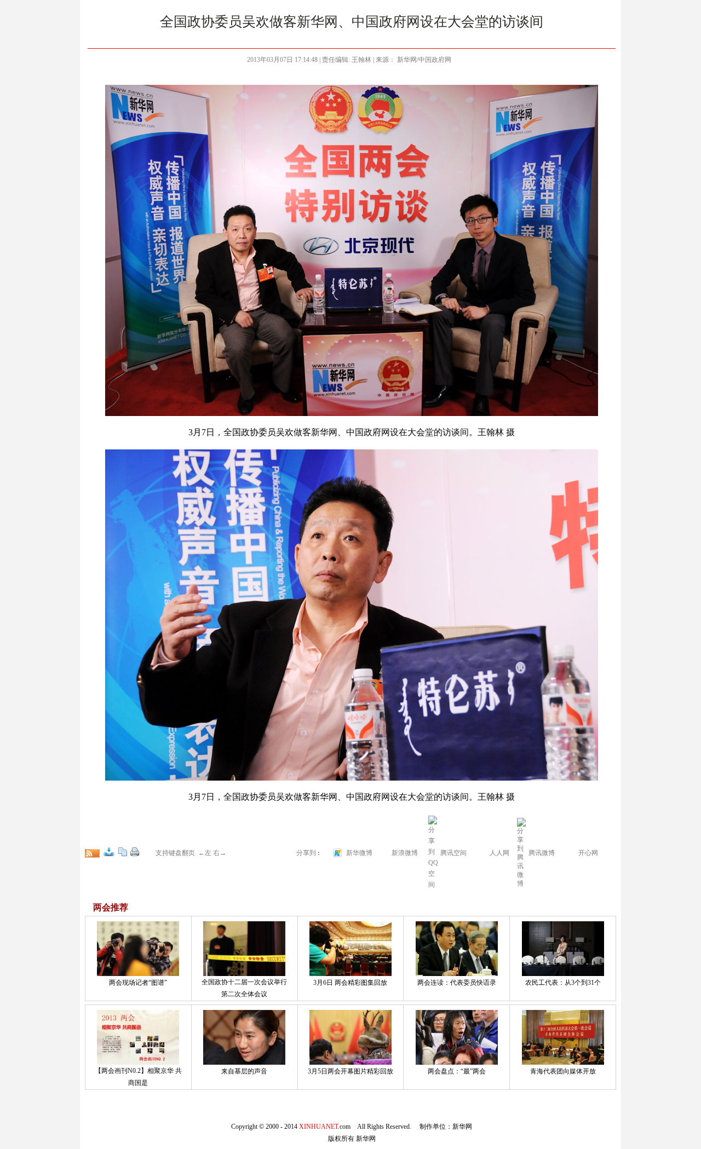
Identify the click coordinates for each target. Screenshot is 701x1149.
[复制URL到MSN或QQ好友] (122, 851)
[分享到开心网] (571, 852)
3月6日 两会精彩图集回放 (350, 982)
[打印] (134, 851)
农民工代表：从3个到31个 (563, 982)
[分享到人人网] (482, 852)
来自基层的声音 (244, 1071)
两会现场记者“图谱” (138, 982)
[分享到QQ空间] (433, 884)
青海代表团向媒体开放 (563, 1071)
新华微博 (359, 853)
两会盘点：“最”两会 (457, 1071)
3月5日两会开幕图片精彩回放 (350, 1071)
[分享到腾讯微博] (521, 852)
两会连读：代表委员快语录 (456, 982)
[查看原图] (109, 851)
